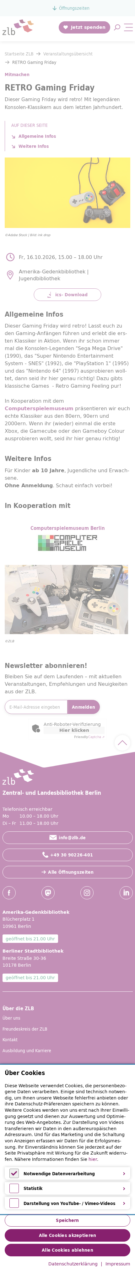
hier (93, 1159)
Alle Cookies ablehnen (67, 1250)
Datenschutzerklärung (73, 1264)
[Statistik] (14, 1191)
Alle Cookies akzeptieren (67, 1235)
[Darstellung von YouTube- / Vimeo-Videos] (14, 1206)
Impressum (117, 1264)
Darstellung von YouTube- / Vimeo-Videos (70, 1203)
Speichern (67, 1220)
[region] (67, 1139)
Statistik (33, 1188)
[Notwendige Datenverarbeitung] (14, 1176)
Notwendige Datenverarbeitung (59, 1173)
